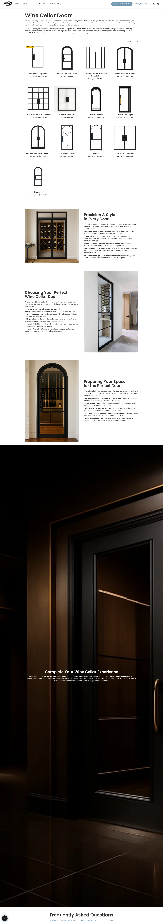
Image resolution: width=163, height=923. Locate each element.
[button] (135, 41)
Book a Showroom (121, 4)
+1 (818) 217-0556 (140, 4)
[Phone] (5, 918)
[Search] (150, 4)
